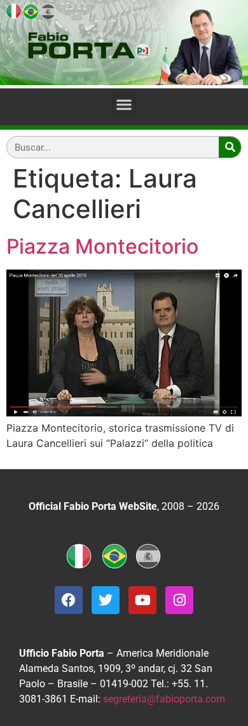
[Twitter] (106, 600)
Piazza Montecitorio (102, 246)
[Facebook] (69, 600)
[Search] (230, 147)
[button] (124, 104)
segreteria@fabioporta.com (164, 699)
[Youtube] (142, 600)
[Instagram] (179, 600)
